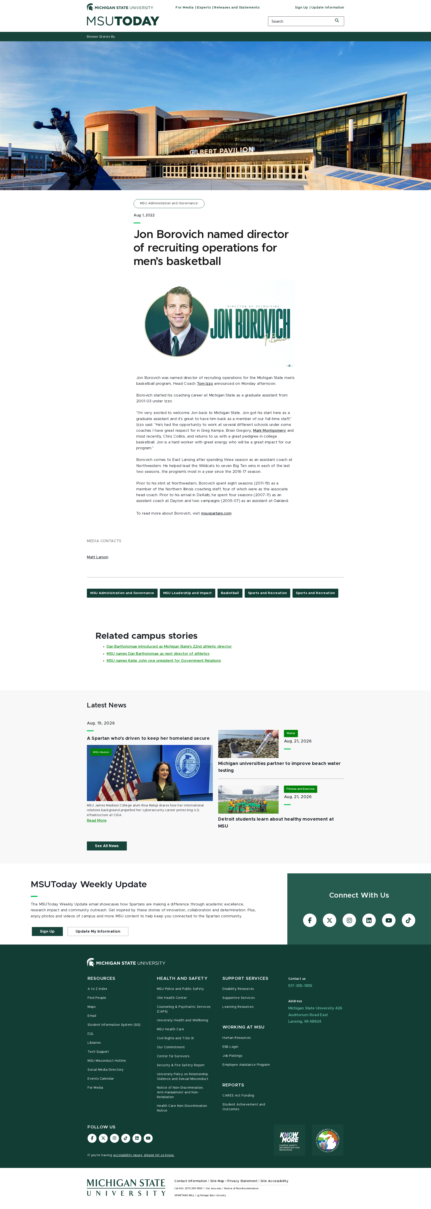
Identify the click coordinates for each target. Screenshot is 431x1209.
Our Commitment (171, 1047)
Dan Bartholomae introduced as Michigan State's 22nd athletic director (169, 646)
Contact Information (190, 1181)
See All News (107, 846)
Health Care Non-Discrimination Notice (182, 1108)
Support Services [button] (245, 978)
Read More (97, 820)
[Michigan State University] (120, 7)
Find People (97, 998)
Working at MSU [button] (243, 1027)
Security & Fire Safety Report (181, 1065)
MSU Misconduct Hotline (107, 1060)
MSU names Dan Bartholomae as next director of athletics (158, 654)
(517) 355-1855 (194, 1188)
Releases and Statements (236, 7)
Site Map (217, 1181)
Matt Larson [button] (97, 557)
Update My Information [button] (98, 931)
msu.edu (216, 1188)
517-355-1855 (300, 986)
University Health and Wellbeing (182, 1020)
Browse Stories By (101, 36)
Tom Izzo (205, 383)
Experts (204, 7)
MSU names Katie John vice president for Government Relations (164, 661)
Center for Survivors (173, 1056)
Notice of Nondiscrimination (241, 1188)
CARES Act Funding (238, 1095)
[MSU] (126, 967)
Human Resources (236, 1037)
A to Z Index (97, 989)
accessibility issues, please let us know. (144, 1155)
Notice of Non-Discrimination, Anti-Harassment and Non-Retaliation (180, 1092)
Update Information (327, 7)
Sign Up (301, 7)
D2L (91, 1033)
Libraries (94, 1042)
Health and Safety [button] (182, 978)
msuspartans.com (216, 513)
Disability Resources (238, 989)
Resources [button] (101, 978)
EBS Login (230, 1046)
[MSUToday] (172, 21)
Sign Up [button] (47, 931)
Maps (91, 1007)
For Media (185, 7)
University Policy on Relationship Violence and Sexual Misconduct (183, 1077)
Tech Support (98, 1051)
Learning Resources (238, 1007)
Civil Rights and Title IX (175, 1038)
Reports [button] (233, 1085)
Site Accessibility (274, 1181)
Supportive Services (238, 998)
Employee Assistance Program (246, 1064)
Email (92, 1015)
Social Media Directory (106, 1069)
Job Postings (232, 1055)
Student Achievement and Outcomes (243, 1107)
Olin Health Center (172, 998)
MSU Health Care (170, 1029)
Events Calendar (101, 1078)
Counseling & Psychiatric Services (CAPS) (184, 1009)
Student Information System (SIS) (114, 1024)
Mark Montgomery (269, 430)
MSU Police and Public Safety (180, 989)
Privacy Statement (242, 1181)
